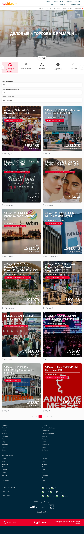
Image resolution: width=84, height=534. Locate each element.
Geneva (4, 472)
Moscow (44, 458)
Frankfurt (4, 469)
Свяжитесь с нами (75, 4)
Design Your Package (48, 433)
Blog (3, 442)
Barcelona (5, 464)
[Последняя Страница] (51, 416)
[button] (2, 67)
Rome (3, 467)
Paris (3, 461)
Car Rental (45, 450)
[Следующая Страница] (47, 416)
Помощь (48, 1)
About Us (62, 4)
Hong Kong (45, 475)
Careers (4, 450)
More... (44, 480)
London (4, 458)
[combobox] (42, 92)
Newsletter (5, 444)
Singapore (45, 467)
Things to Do (45, 444)
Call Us (4, 430)
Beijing (44, 461)
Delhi (43, 469)
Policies (4, 447)
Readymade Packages (48, 428)
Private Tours (45, 430)
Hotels (44, 442)
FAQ (3, 439)
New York (4, 478)
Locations (5, 436)
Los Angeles (5, 480)
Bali (43, 472)
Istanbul (4, 475)
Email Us (4, 433)
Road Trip (44, 436)
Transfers (44, 447)
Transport (44, 439)
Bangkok (44, 464)
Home (52, 4)
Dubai (43, 478)
